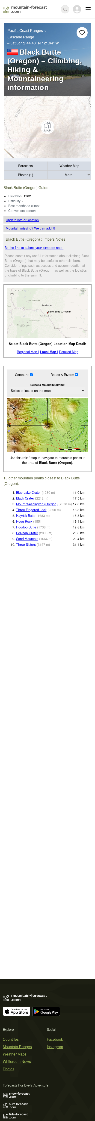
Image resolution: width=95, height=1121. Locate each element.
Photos (8, 1068)
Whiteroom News (17, 1061)
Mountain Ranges (17, 1046)
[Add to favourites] (82, 32)
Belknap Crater (27, 533)
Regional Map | (28, 351)
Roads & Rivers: (62, 374)
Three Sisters (26, 544)
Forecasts (25, 165)
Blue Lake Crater (28, 492)
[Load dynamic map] (47, 127)
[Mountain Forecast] (25, 9)
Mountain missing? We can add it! (30, 228)
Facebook (55, 1039)
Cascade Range (20, 37)
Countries (11, 1039)
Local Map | (49, 351)
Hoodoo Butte (26, 527)
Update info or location (22, 219)
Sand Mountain (27, 538)
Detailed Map (68, 351)
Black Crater (25, 498)
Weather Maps (15, 1054)
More (68, 174)
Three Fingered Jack (31, 509)
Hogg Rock (24, 521)
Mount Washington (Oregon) (37, 504)
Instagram (55, 1046)
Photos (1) (25, 174)
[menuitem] (26, 166)
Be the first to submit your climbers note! (34, 247)
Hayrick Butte (26, 515)
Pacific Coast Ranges (25, 31)
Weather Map (69, 165)
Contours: (22, 374)
